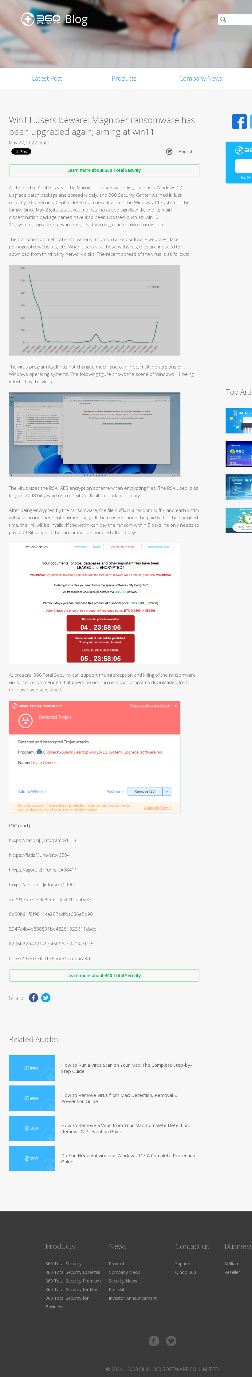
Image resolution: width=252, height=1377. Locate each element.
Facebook (239, 121)
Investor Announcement (133, 1298)
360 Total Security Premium (73, 1281)
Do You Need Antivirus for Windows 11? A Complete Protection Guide (128, 1158)
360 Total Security (63, 1263)
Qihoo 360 (185, 1272)
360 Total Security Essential (72, 1272)
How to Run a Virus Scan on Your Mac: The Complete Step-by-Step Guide (126, 1068)
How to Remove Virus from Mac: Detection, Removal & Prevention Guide (119, 1098)
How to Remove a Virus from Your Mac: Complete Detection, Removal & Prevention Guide (125, 1128)
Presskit (116, 1289)
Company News (200, 78)
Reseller (232, 1272)
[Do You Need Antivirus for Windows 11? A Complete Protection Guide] (32, 1158)
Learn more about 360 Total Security (104, 170)
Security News (123, 1281)
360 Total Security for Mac (71, 1289)
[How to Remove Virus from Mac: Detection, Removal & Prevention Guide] (32, 1098)
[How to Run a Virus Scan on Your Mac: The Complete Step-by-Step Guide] (32, 1068)
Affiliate (231, 1263)
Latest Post (47, 78)
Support (183, 1263)
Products (124, 78)
